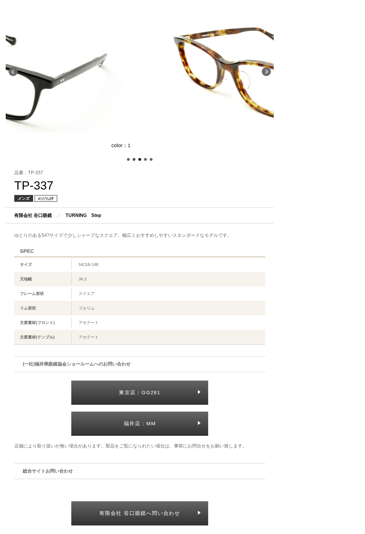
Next (266, 71)
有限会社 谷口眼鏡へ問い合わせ (139, 513)
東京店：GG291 (140, 392)
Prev (13, 71)
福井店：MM (140, 423)
